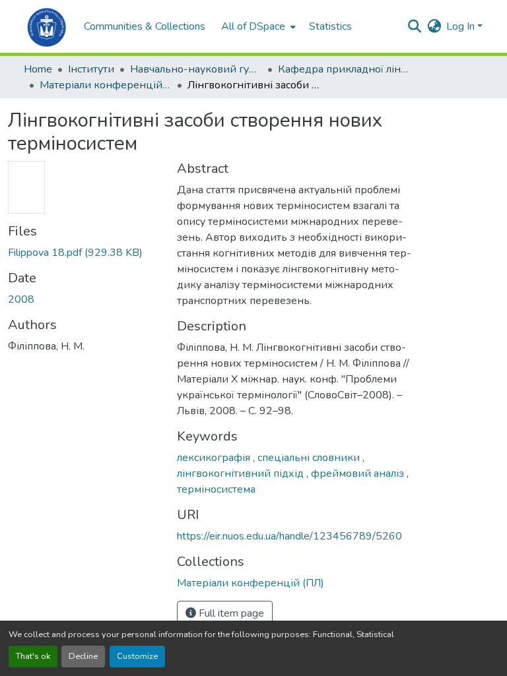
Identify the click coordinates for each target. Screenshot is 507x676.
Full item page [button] (230, 613)
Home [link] (38, 69)
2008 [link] (21, 299)
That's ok (33, 656)
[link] (84, 253)
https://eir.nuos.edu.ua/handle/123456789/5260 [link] (289, 536)
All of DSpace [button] (253, 26)
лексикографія (215, 457)
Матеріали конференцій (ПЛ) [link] (106, 85)
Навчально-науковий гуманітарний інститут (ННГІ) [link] (196, 69)
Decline (83, 656)
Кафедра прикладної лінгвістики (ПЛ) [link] (344, 69)
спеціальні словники (309, 457)
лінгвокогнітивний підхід (241, 473)
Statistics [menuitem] (330, 26)
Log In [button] (461, 26)
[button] (47, 26)
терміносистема (216, 489)
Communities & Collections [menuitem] (144, 26)
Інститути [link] (91, 69)
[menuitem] (257, 26)
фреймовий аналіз (359, 473)
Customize (137, 656)
